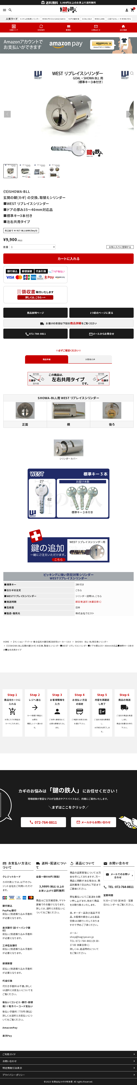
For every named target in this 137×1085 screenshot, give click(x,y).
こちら (79, 590)
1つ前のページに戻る (101, 312)
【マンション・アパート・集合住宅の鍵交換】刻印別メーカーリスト (42, 641)
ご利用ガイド (9, 1054)
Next (129, 114)
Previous (7, 114)
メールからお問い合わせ (93, 822)
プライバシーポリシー (14, 1074)
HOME (6, 641)
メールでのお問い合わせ (118, 875)
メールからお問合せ (101, 334)
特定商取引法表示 (12, 1068)
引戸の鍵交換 (73, 19)
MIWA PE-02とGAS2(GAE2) (54, 19)
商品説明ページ (35, 312)
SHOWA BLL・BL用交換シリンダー (91, 641)
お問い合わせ (10, 1061)
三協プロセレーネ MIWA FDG (119, 19)
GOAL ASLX (87, 19)
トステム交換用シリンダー (30, 19)
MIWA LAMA (100, 19)
